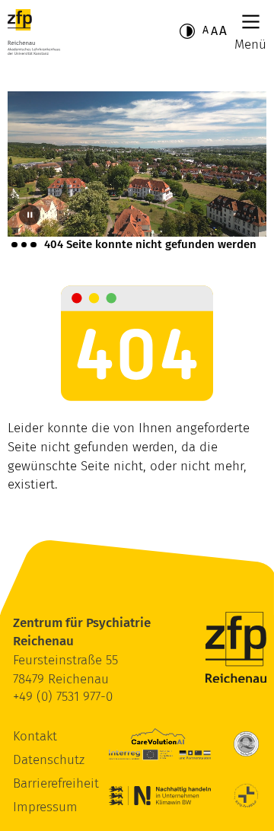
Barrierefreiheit (56, 783)
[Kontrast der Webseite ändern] (187, 31)
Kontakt (35, 736)
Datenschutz (48, 760)
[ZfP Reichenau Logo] (34, 32)
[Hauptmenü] (251, 22)
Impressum (45, 807)
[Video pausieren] (29, 215)
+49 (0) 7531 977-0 (63, 697)
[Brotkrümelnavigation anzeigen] (24, 244)
